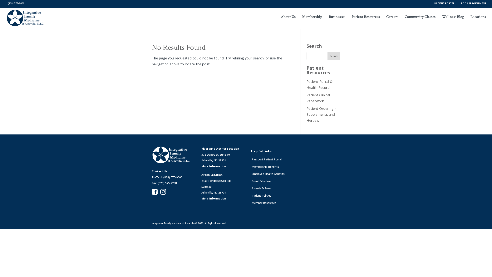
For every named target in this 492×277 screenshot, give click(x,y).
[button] (31, 3)
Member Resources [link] (264, 203)
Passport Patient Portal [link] (267, 159)
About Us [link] (288, 17)
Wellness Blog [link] (453, 17)
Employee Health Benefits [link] (268, 174)
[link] (25, 18)
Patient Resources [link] (366, 17)
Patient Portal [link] (444, 3)
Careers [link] (392, 17)
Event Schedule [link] (261, 181)
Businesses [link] (337, 17)
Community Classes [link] (420, 17)
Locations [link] (478, 17)
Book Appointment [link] (473, 3)
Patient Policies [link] (261, 195)
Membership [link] (312, 17)
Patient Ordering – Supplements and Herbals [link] (321, 114)
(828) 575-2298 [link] (167, 183)
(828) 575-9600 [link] (16, 3)
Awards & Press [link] (262, 188)
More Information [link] (213, 166)
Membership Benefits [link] (265, 167)
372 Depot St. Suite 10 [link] (215, 154)
